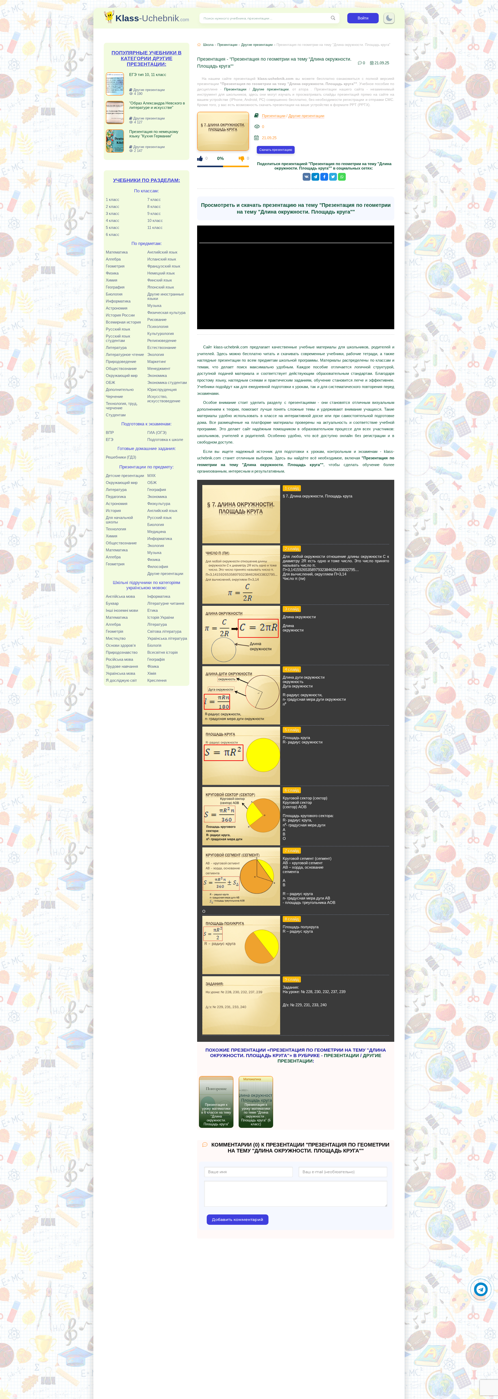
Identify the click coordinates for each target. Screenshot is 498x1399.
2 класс (112, 206)
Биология (114, 294)
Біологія (154, 645)
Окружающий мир (121, 375)
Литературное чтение (125, 354)
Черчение (114, 396)
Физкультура (158, 503)
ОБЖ (110, 382)
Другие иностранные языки (165, 296)
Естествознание (161, 347)
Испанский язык (161, 259)
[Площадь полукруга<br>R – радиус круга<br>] (241, 973)
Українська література (167, 638)
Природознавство (121, 652)
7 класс (154, 199)
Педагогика (116, 496)
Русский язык (118, 329)
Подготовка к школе (165, 439)
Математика (117, 252)
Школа (208, 45)
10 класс (155, 220)
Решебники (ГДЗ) (121, 457)
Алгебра (113, 259)
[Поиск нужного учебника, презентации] (333, 18)
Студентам (116, 415)
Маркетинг (156, 361)
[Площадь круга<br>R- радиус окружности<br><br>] (241, 783)
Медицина (156, 531)
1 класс (112, 199)
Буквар (112, 603)
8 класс (154, 206)
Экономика (157, 375)
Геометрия (115, 266)
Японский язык (160, 287)
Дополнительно (120, 389)
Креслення (157, 680)
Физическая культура (166, 312)
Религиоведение (161, 340)
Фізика (153, 666)
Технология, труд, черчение (121, 405)
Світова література (164, 631)
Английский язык (162, 252)
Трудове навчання (122, 666)
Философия (157, 566)
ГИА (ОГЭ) (157, 432)
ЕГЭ (109, 439)
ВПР (110, 432)
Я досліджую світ (121, 680)
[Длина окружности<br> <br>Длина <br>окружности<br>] (241, 662)
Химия (111, 280)
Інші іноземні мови (122, 610)
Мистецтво (116, 638)
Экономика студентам (167, 382)
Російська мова (119, 659)
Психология (157, 326)
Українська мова (120, 673)
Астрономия (116, 308)
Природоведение (121, 361)
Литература (116, 347)
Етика (152, 610)
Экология (155, 354)
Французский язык (163, 266)
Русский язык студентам (118, 338)
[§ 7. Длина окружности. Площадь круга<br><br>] (241, 542)
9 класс (154, 213)
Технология (116, 529)
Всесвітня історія (162, 652)
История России (120, 315)
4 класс (112, 220)
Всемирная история (123, 322)
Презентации (227, 45)
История (113, 510)
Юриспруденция (162, 389)
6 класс (112, 234)
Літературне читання (165, 603)
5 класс (112, 227)
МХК (151, 475)
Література (157, 624)
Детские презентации (125, 475)
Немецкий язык (161, 273)
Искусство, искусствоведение (163, 398)
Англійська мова (120, 596)
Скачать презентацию (275, 150)
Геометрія (114, 631)
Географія (156, 659)
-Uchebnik (152, 18)
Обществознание (121, 368)
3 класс (112, 213)
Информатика (118, 301)
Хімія (151, 673)
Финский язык (159, 280)
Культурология (160, 333)
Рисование (157, 319)
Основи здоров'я (121, 645)
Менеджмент (158, 368)
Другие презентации (165, 573)
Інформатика (158, 596)
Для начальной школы (119, 519)
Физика (112, 273)
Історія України (160, 617)
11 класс (155, 227)
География (115, 287)
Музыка (154, 305)
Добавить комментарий (237, 1219)
